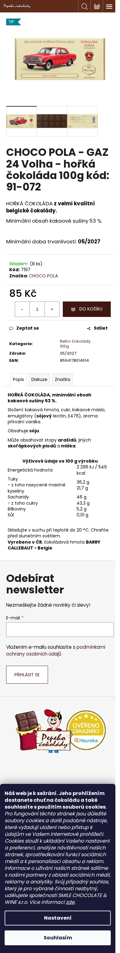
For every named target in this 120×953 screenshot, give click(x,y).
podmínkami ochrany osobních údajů (55, 650)
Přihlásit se (27, 675)
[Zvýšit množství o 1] (52, 309)
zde (70, 902)
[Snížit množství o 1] (22, 309)
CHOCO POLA (43, 276)
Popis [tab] (18, 379)
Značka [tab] (62, 379)
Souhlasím (58, 937)
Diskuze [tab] (39, 379)
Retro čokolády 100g (75, 343)
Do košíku (90, 309)
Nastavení (58, 917)
